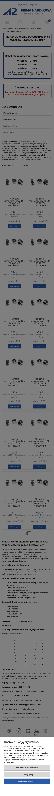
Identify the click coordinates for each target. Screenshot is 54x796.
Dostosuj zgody (27, 774)
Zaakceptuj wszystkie (27, 781)
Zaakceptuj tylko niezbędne (27, 768)
